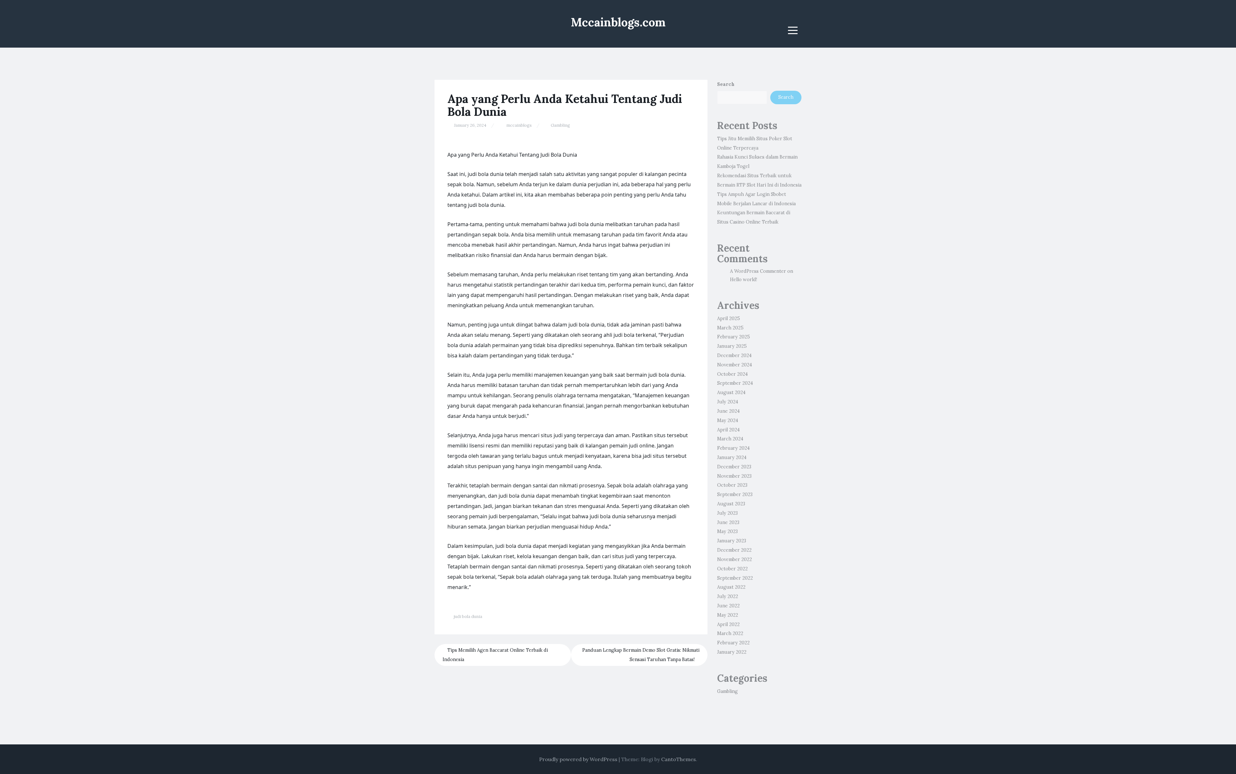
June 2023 (728, 522)
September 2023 (735, 494)
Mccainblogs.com (618, 22)
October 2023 (732, 485)
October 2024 (732, 374)
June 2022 (728, 606)
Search (726, 84)
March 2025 (730, 328)
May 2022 (727, 615)
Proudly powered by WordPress (578, 759)
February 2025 (733, 337)
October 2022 (732, 569)
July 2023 (727, 513)
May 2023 (727, 531)
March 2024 (730, 439)
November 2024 (734, 365)
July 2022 (727, 596)
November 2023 (734, 476)
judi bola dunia (468, 616)
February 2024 (733, 448)
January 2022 (731, 652)
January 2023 (731, 541)
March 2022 (730, 633)
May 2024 (727, 420)
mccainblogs (519, 125)
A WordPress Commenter (758, 271)
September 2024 (735, 383)
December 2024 (734, 355)
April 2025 (728, 318)
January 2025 (732, 346)
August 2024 (731, 392)
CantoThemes (678, 759)
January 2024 (731, 457)
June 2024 (728, 411)
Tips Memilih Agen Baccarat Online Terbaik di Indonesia (495, 654)
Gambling (560, 125)
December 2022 (734, 550)
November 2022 (734, 559)
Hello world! (743, 279)
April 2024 (728, 430)
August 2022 (731, 587)
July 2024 (727, 402)
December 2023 (734, 467)
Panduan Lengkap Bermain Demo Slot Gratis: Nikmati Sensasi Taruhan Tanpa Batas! (640, 654)
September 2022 (735, 578)
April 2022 (728, 624)
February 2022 (733, 643)
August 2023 (731, 504)
